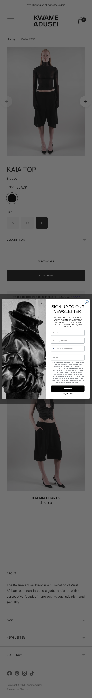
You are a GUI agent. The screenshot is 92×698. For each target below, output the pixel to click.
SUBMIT (68, 388)
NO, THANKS (68, 393)
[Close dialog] (87, 302)
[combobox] (55, 348)
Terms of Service (73, 382)
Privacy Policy (60, 382)
